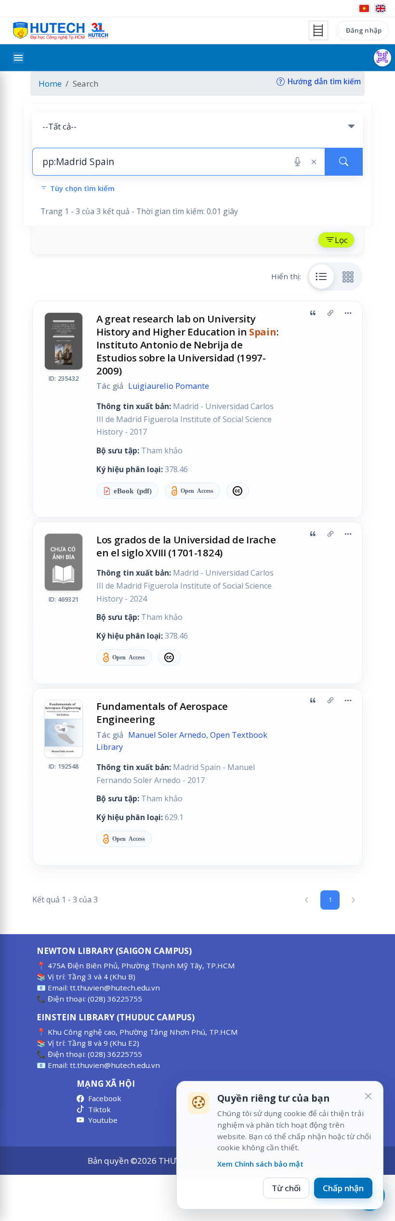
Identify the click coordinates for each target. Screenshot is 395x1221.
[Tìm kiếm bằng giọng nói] (297, 161)
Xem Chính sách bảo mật (260, 1164)
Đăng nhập (364, 30)
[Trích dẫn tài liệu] (312, 313)
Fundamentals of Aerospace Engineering (162, 712)
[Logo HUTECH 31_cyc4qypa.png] (61, 31)
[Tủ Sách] (318, 30)
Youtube (103, 1120)
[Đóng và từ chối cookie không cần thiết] (368, 1096)
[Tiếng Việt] (364, 8)
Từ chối (286, 1188)
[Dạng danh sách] (321, 276)
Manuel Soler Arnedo (167, 735)
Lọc (341, 239)
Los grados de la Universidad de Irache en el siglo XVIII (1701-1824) (186, 546)
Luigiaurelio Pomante (168, 386)
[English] (380, 8)
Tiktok (99, 1109)
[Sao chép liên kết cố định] (330, 313)
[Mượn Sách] (382, 57)
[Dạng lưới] (348, 276)
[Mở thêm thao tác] (348, 313)
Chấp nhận (343, 1188)
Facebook (104, 1098)
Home (50, 83)
